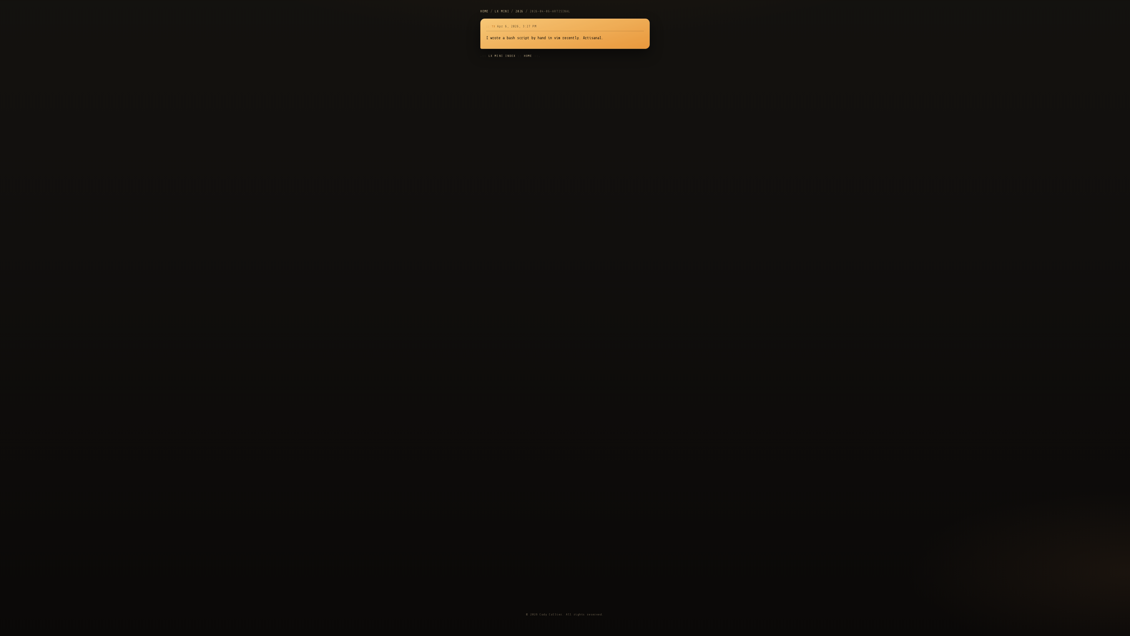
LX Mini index (502, 56)
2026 (519, 11)
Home (484, 11)
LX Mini (502, 11)
